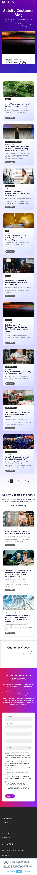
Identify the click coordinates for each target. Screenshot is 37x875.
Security (4, 858)
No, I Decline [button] (28, 871)
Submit (10, 796)
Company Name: (9, 738)
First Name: (8, 716)
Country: (8, 745)
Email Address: (9, 731)
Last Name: (8, 723)
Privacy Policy (5, 853)
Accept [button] (19, 871)
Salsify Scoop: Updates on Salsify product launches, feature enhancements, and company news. (18, 757)
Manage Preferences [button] (10, 871)
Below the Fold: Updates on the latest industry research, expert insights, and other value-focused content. (17, 763)
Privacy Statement (12, 790)
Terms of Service (5, 855)
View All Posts (17, 506)
